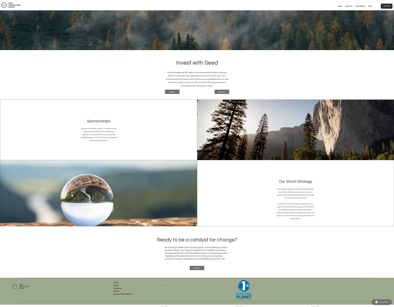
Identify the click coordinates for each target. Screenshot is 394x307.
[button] (349, 6)
